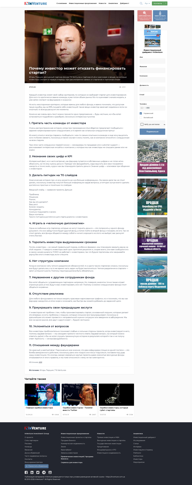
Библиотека (138, 456)
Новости (102, 3)
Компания (143, 76)
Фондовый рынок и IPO (106, 450)
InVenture (37, 434)
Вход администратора (34, 462)
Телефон (143, 104)
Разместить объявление (38, 466)
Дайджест (124, 3)
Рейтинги (137, 453)
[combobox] (142, 107)
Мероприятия (138, 462)
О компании (61, 3)
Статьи (136, 444)
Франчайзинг (66, 450)
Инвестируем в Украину (143, 450)
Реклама (28, 444)
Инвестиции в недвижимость (109, 453)
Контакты (28, 459)
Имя (141, 57)
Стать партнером (31, 440)
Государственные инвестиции (109, 444)
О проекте (29, 437)
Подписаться (152, 132)
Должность (144, 85)
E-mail (142, 94)
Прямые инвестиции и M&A (108, 437)
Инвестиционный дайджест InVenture (152, 51)
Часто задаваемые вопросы (36, 456)
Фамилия (143, 66)
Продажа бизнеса (68, 440)
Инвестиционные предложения (83, 3)
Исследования (139, 440)
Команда (28, 447)
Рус (146, 3)
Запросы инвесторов (69, 453)
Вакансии (28, 450)
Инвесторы (137, 459)
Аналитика (113, 3)
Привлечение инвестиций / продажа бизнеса (77, 458)
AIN (40, 362)
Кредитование (103, 447)
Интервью (137, 447)
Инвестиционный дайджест (144, 437)
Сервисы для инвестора (71, 462)
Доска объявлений (32, 453)
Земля (63, 447)
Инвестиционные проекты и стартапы (76, 437)
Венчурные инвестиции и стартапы (111, 440)
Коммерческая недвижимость (73, 444)
